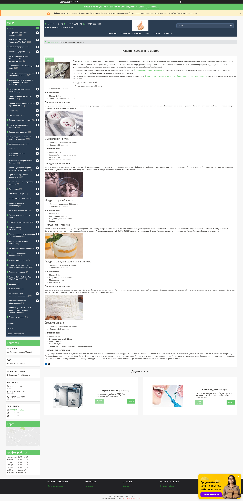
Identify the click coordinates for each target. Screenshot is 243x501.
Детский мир (14, 115)
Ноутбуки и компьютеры (19, 222)
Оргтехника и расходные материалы (19, 176)
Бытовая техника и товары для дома (21, 67)
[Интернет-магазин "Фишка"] (140, 25)
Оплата (10, 329)
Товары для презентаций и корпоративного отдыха (20, 169)
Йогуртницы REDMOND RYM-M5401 (160, 76)
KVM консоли (14, 289)
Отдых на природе (16, 47)
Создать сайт (65, 2)
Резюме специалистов (16, 334)
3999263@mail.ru (17, 410)
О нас (147, 34)
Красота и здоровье (17, 52)
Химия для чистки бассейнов (16, 204)
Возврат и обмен (167, 486)
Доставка (10, 323)
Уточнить (152, 7)
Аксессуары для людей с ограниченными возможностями (19, 58)
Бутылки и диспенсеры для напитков (20, 90)
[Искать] (231, 26)
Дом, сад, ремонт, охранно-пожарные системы (20, 138)
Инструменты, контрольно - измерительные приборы (20, 266)
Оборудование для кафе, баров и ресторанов (22, 104)
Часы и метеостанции (18, 210)
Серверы (12, 284)
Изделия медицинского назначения (18, 254)
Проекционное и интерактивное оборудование (22, 235)
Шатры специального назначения (18, 34)
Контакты (136, 34)
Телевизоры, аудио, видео (20, 248)
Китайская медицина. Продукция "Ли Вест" (18, 41)
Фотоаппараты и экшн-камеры (18, 242)
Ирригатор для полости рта (214, 389)
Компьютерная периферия (15, 228)
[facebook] (46, 364)
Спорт (11, 110)
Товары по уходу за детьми (20, 120)
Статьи (157, 34)
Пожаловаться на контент (132, 498)
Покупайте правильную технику (115, 390)
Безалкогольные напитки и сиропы (20, 97)
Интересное (53, 42)
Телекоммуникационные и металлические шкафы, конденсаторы (20, 310)
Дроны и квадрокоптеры (19, 198)
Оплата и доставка (55, 486)
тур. (84, 61)
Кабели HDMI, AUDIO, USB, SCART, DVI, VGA (20, 278)
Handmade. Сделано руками (17, 154)
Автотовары (14, 189)
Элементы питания (17, 272)
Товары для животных (18, 132)
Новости (168, 34)
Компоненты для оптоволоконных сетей (18, 295)
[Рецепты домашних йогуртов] (57, 70)
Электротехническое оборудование (17, 302)
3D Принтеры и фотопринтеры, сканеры (22, 183)
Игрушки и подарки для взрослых (18, 126)
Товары (124, 34)
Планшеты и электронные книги (19, 216)
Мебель (12, 149)
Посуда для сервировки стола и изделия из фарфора (22, 74)
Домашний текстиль (17, 144)
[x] (49, 364)
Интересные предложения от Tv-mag (21, 162)
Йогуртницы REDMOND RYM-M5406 (149, 70)
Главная (113, 34)
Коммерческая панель (18, 260)
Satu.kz (132, 496)
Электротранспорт (16, 194)
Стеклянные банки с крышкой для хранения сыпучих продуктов (21, 82)
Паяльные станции (17, 317)
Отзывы (126, 486)
